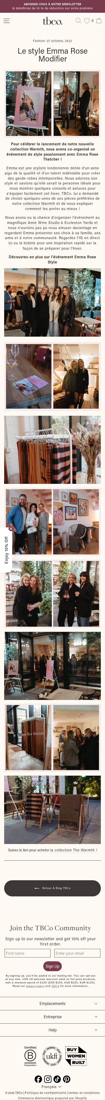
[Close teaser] (11, 528)
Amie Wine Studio (44, 222)
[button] (6, 550)
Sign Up (52, 966)
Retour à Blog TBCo (56, 888)
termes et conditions (84, 1093)
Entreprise (53, 1016)
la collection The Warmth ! (73, 850)
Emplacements (52, 1003)
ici (10, 243)
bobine (30, 243)
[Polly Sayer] (52, 376)
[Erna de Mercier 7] (52, 302)
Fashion (39, 41)
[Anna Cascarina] (52, 594)
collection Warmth (39, 203)
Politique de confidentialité (45, 1093)
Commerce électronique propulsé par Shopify (52, 1098)
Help (53, 1029)
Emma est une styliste (26, 168)
